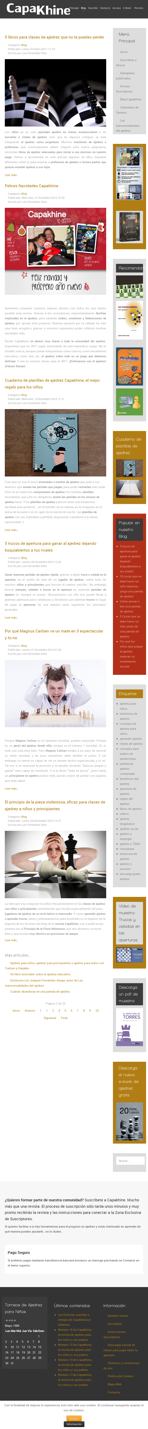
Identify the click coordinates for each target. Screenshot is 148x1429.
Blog (24, 45)
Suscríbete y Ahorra (126, 62)
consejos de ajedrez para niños (128, 728)
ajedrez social (129, 829)
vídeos (124, 814)
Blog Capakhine (130, 99)
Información (74, 1424)
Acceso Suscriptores (124, 88)
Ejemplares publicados (125, 75)
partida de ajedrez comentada (127, 769)
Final (64, 1018)
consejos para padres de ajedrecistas (129, 754)
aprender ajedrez (131, 738)
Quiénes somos (118, 1315)
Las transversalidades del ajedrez (128, 125)
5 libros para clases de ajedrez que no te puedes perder (54, 37)
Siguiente (50, 1018)
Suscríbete (115, 1324)
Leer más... (12, 175)
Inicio (16, 1010)
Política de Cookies (120, 1376)
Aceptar (74, 1418)
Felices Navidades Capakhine (31, 185)
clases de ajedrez (131, 744)
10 (96, 1010)
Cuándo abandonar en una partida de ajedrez (39, 991)
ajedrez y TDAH (130, 844)
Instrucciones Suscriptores (114, 1334)
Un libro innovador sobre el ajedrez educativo (40, 974)
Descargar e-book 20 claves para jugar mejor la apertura (120, 1350)
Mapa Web (115, 1384)
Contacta (114, 1392)
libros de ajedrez (131, 809)
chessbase (127, 849)
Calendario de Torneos (127, 109)
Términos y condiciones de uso (121, 1365)
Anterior (30, 1010)
